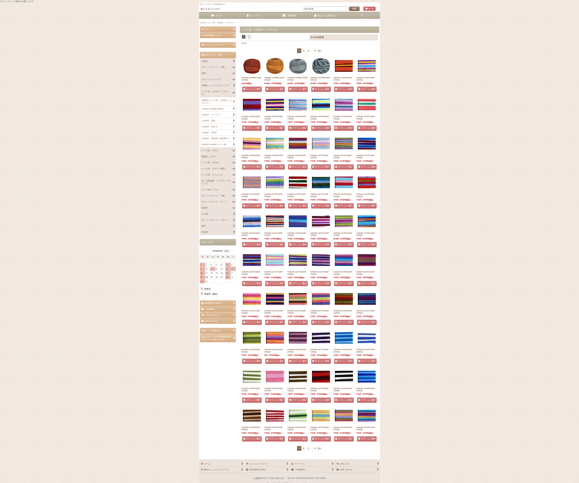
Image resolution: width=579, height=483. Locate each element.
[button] (362, 16)
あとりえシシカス (210, 8)
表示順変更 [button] (318, 37)
